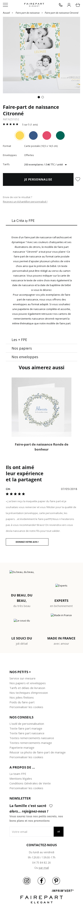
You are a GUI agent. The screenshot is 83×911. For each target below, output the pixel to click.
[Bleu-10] (33, 135)
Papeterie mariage (21, 747)
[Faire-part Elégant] (34, 5)
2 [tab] (43, 98)
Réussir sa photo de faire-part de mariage (37, 752)
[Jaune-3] (19, 135)
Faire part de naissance (28, 12)
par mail (44, 868)
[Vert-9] (60, 135)
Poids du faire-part (22, 702)
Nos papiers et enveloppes (27, 683)
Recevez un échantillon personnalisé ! (25, 201)
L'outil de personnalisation (26, 724)
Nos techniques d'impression (28, 693)
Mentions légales (20, 778)
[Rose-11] (46, 135)
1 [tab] (40, 98)
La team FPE (17, 774)
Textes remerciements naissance (31, 738)
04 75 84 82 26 (41, 862)
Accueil (6, 12)
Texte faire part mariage (25, 728)
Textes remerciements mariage (30, 743)
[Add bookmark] (77, 179)
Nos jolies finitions (21, 697)
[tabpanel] (41, 55)
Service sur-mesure (22, 678)
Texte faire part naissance (26, 733)
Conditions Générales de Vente (30, 783)
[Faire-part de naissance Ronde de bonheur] (41, 407)
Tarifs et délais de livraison (27, 688)
